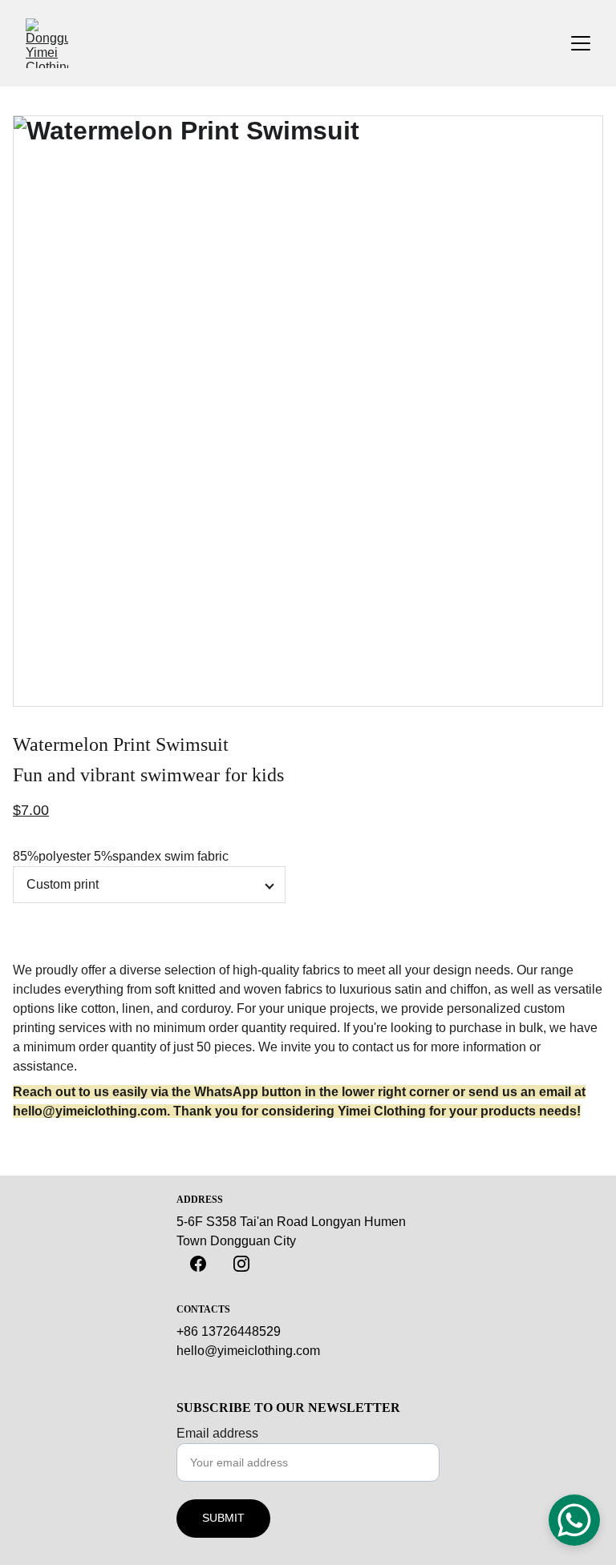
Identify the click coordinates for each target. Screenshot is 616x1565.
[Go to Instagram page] (241, 1264)
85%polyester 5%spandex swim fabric (121, 856)
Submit (223, 1517)
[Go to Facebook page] (198, 1264)
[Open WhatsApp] (574, 1520)
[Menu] (580, 43)
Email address (217, 1433)
